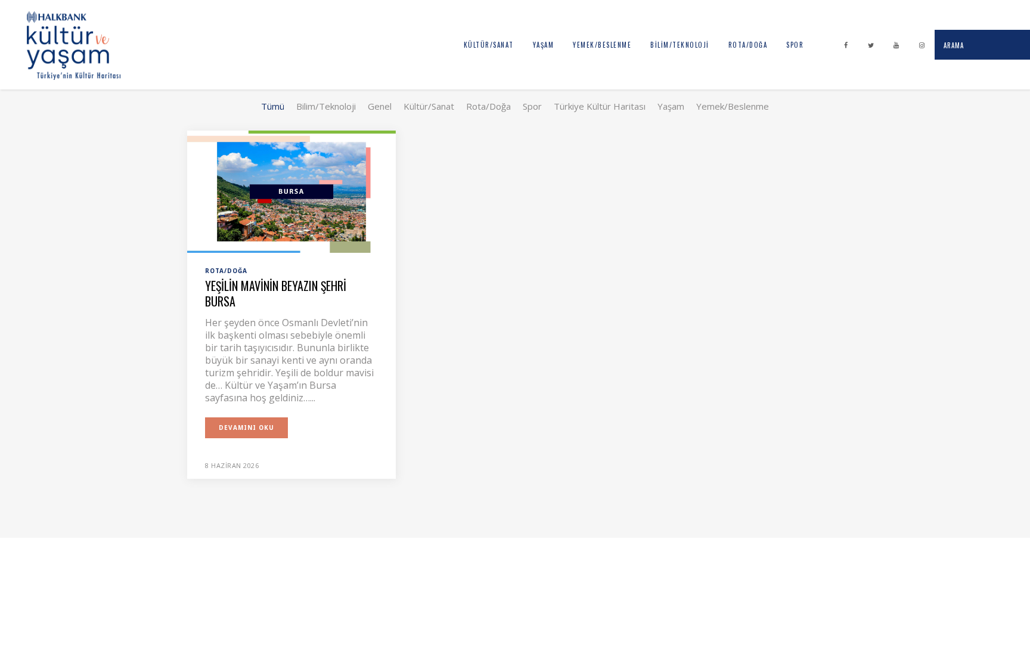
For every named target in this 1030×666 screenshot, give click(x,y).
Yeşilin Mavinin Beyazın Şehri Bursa (275, 293)
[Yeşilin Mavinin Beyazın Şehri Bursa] (291, 190)
